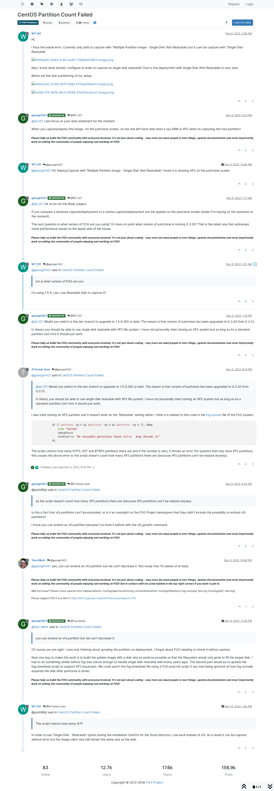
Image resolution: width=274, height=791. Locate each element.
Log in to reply (242, 22)
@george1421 (54, 164)
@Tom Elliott (77, 621)
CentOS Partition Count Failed (82, 270)
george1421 (39, 115)
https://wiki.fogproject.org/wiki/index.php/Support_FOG (103, 598)
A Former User (40, 369)
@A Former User (80, 483)
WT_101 (36, 33)
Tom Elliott (38, 560)
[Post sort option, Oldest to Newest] (226, 22)
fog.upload (213, 415)
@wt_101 (37, 121)
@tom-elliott (39, 627)
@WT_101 (76, 115)
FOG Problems (29, 22)
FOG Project (154, 782)
